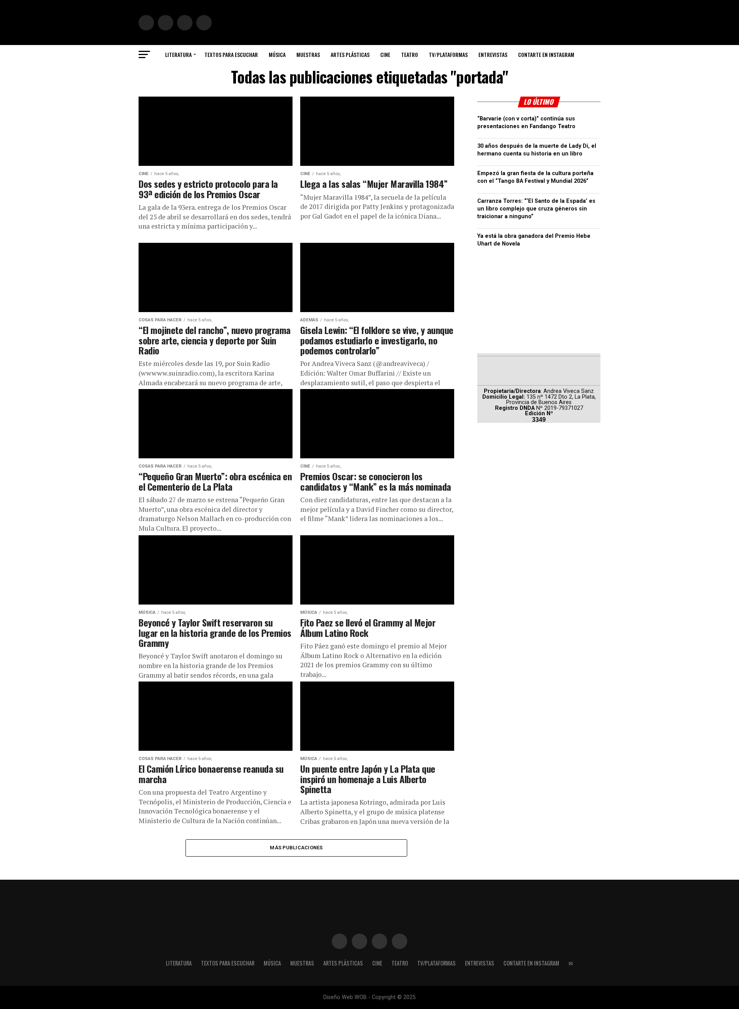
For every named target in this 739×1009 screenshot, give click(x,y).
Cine (385, 54)
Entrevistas (492, 54)
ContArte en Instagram (546, 54)
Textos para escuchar (231, 54)
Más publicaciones (296, 847)
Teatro (409, 54)
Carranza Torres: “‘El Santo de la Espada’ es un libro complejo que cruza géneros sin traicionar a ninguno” (536, 209)
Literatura (178, 54)
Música (277, 54)
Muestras (308, 54)
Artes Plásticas (350, 54)
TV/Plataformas (448, 54)
